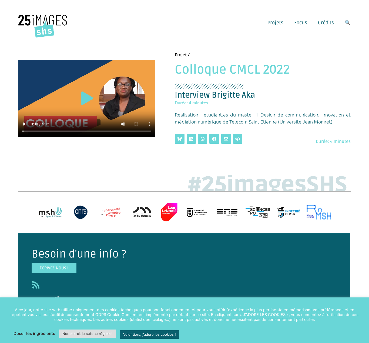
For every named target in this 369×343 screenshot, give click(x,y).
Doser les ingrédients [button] (34, 333)
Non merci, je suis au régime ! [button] (87, 333)
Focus (300, 22)
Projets (275, 22)
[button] (87, 98)
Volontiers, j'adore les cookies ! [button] (149, 334)
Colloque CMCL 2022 (232, 69)
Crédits (326, 22)
